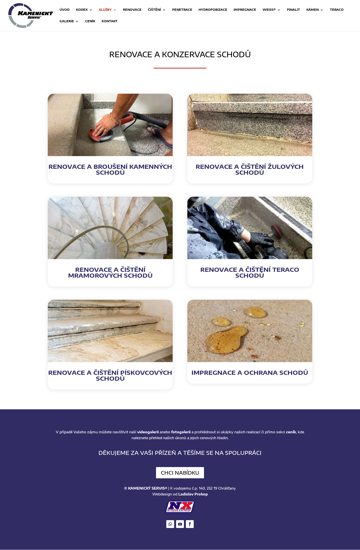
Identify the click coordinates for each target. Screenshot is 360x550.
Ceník (90, 21)
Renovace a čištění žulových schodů (250, 169)
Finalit (293, 9)
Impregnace (245, 9)
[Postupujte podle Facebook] (190, 524)
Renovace (132, 9)
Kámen (312, 9)
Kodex (82, 9)
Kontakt (110, 21)
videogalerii (148, 432)
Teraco (337, 9)
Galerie (67, 21)
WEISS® (269, 9)
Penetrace (182, 9)
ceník (291, 432)
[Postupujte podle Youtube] (180, 524)
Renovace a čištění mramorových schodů (110, 272)
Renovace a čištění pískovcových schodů (110, 375)
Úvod (65, 9)
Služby (105, 9)
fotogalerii (181, 432)
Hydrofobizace (213, 9)
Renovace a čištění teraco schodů (249, 272)
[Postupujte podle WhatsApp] (170, 524)
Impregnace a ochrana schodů (250, 372)
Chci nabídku (180, 473)
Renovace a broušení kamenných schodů (110, 169)
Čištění (154, 9)
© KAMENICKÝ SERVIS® (145, 488)
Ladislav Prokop (193, 494)
